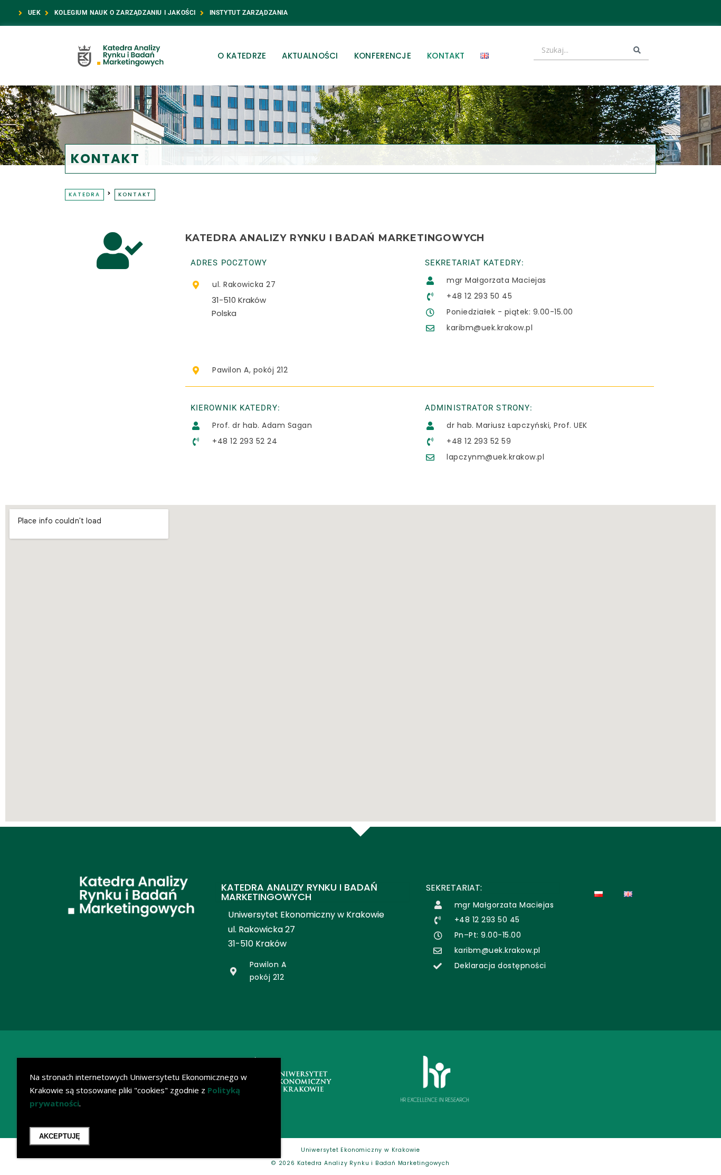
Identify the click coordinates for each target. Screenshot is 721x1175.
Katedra (84, 194)
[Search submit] (637, 50)
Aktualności (310, 55)
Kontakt (445, 55)
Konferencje (382, 55)
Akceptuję (59, 1136)
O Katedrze (241, 55)
